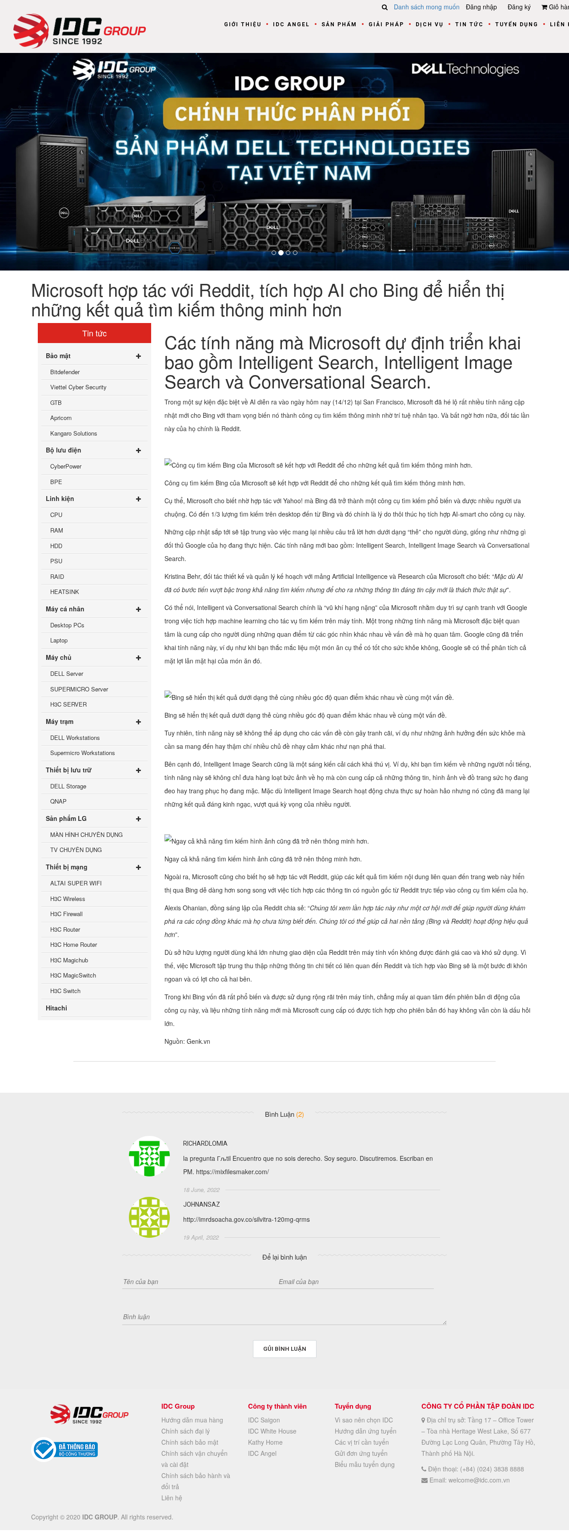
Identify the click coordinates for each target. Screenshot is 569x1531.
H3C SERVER (68, 704)
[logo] (79, 29)
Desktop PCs (67, 625)
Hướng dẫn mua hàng (192, 1419)
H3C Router (65, 929)
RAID (57, 576)
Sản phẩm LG (66, 818)
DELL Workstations (75, 737)
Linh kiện (60, 498)
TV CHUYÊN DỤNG (76, 850)
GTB (56, 402)
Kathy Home (265, 1442)
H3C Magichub (69, 960)
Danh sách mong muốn (427, 6)
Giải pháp (386, 24)
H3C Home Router (73, 945)
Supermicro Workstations (82, 752)
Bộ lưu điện (63, 450)
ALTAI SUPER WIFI (76, 883)
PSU (56, 561)
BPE (56, 481)
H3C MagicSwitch (73, 975)
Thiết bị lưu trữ (69, 769)
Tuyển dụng (516, 24)
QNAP (58, 801)
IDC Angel (291, 24)
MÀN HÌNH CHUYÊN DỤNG (86, 834)
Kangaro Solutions (73, 433)
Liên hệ (171, 1497)
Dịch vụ (430, 24)
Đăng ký (519, 6)
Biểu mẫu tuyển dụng (365, 1464)
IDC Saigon (264, 1419)
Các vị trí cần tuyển (362, 1442)
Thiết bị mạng (67, 866)
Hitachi (56, 1007)
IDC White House (272, 1430)
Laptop (59, 640)
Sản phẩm (339, 24)
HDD (56, 545)
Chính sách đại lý (185, 1430)
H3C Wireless (67, 898)
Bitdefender (65, 372)
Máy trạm (59, 721)
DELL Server (66, 673)
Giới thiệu (242, 24)
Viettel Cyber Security (78, 387)
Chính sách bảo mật (189, 1442)
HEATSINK (64, 592)
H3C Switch (65, 990)
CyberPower (65, 466)
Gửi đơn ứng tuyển (361, 1453)
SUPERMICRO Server (79, 689)
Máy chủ (59, 657)
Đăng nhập (481, 6)
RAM (56, 530)
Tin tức (469, 24)
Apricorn (61, 417)
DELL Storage (68, 786)
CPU (56, 515)
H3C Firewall (66, 913)
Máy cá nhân (65, 608)
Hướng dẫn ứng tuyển (366, 1430)
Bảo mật (58, 355)
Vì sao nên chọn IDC (364, 1419)
